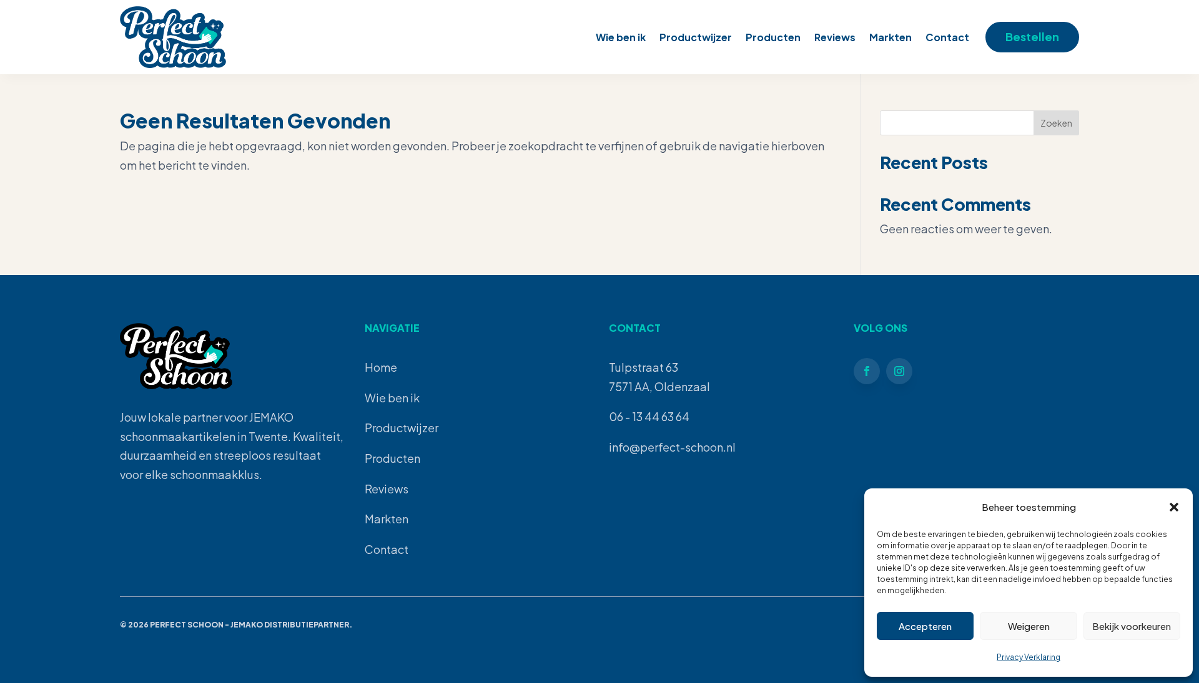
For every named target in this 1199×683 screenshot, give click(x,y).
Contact (947, 37)
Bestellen (1032, 36)
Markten (890, 37)
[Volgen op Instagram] (899, 371)
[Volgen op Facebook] (867, 371)
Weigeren (1029, 626)
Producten (773, 37)
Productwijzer (695, 37)
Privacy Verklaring (1028, 657)
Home (381, 367)
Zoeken (1056, 122)
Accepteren (925, 626)
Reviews (835, 37)
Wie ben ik (621, 37)
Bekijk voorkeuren (1131, 626)
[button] (1174, 507)
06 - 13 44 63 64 (649, 416)
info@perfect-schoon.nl (672, 447)
